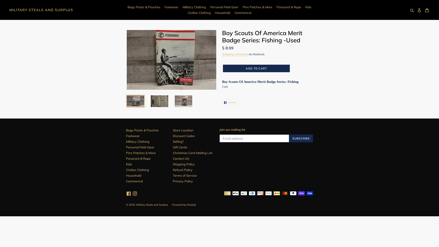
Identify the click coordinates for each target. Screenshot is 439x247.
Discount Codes (184, 136)
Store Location (183, 130)
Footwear (133, 136)
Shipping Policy (184, 164)
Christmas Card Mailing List (192, 153)
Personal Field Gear (140, 147)
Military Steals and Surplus (41, 10)
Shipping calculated (235, 54)
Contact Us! (181, 159)
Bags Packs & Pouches (142, 130)
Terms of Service (185, 176)
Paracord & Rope (138, 159)
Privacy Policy (183, 181)
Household (133, 176)
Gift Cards (180, 147)
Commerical (134, 181)
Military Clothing (137, 142)
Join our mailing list (232, 129)
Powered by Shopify (184, 204)
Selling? (178, 142)
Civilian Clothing (137, 170)
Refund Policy (182, 170)
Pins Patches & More (141, 153)
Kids (129, 164)
